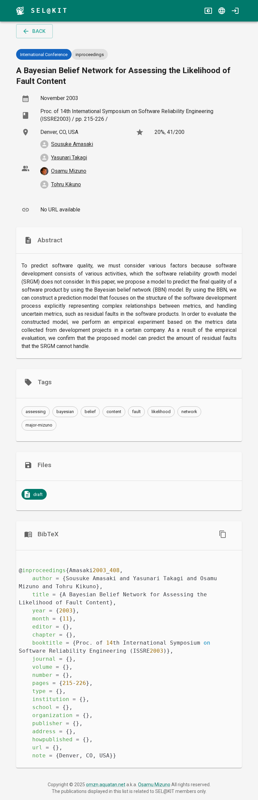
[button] (36, 411)
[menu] (20, 11)
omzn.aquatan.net (105, 784)
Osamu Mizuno (154, 784)
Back (38, 31)
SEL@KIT (49, 10)
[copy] (222, 534)
